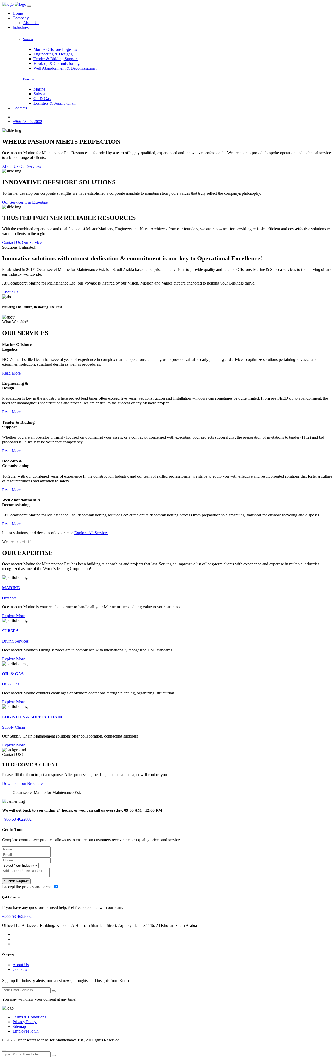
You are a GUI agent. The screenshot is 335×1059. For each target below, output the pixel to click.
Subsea (39, 94)
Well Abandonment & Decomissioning (65, 68)
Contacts (20, 108)
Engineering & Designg (53, 54)
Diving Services (15, 641)
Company (21, 18)
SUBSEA (10, 631)
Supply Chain (13, 727)
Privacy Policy (25, 1021)
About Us (31, 22)
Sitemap (19, 1026)
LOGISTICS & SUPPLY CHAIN (32, 717)
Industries (21, 27)
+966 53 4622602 (27, 121)
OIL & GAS (13, 674)
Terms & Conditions (29, 1017)
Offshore (9, 598)
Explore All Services (91, 533)
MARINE (11, 588)
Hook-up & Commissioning (57, 63)
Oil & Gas (42, 98)
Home (18, 13)
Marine (39, 89)
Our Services (32, 242)
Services (28, 39)
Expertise (29, 78)
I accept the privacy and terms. (27, 886)
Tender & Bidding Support (56, 59)
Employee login (26, 1031)
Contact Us (11, 242)
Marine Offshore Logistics (55, 49)
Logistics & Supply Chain (55, 103)
